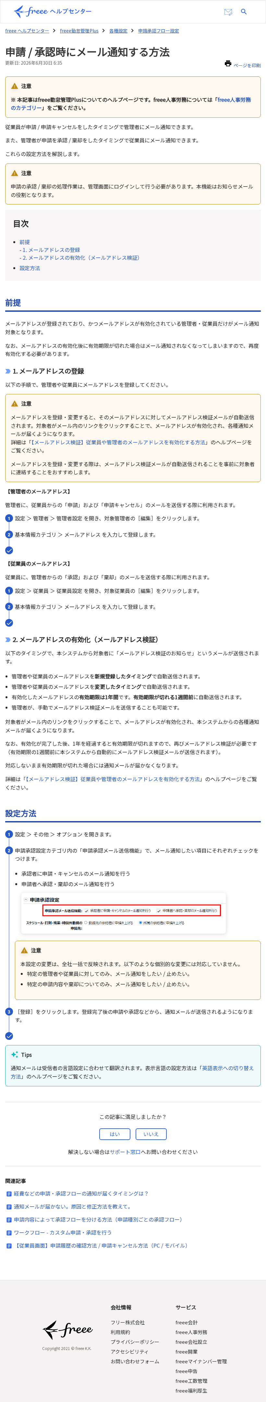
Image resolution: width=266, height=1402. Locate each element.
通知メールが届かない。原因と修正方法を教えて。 (73, 1206)
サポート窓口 (125, 1152)
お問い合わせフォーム (135, 1361)
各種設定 (118, 30)
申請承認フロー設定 (158, 30)
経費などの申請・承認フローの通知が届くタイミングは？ (81, 1193)
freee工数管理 (191, 1380)
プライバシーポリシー (135, 1341)
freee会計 (186, 1322)
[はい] (114, 1134)
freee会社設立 (191, 1341)
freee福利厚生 (191, 1390)
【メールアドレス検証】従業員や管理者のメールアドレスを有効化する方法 (118, 442)
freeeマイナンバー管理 (201, 1361)
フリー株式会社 (128, 1322)
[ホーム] (52, 11)
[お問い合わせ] (228, 12)
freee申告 (186, 1371)
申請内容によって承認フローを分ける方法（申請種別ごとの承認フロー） (99, 1219)
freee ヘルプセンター (27, 30)
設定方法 (29, 268)
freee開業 (186, 1351)
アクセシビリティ (130, 1351)
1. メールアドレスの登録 (51, 250)
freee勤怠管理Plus (79, 30)
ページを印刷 (247, 65)
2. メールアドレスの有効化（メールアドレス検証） (82, 257)
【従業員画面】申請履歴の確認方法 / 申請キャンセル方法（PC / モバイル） (102, 1245)
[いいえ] (151, 1134)
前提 (24, 242)
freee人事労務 (191, 1332)
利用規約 (120, 1332)
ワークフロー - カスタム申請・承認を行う (63, 1232)
